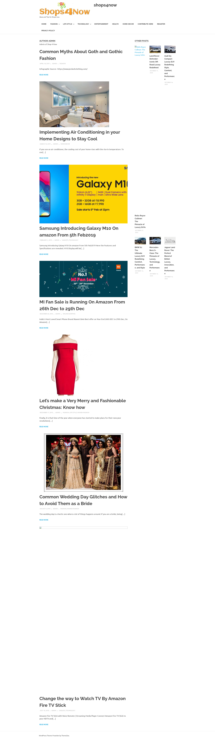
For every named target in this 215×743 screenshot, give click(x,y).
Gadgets (65, 240)
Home (43, 24)
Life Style (67, 24)
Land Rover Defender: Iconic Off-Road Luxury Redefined (154, 62)
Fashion (54, 24)
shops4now (105, 4)
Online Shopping (69, 314)
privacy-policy (48, 31)
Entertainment (101, 24)
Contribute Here (145, 24)
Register (161, 24)
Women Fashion (83, 412)
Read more (43, 75)
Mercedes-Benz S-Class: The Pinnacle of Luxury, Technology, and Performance (154, 259)
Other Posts (141, 41)
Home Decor (128, 24)
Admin (54, 63)
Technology (83, 24)
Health (115, 24)
